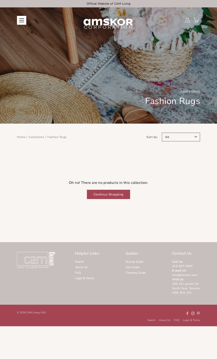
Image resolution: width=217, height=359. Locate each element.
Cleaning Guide (136, 273)
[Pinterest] (198, 313)
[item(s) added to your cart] (196, 20)
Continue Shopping (108, 194)
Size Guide (132, 267)
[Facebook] (187, 313)
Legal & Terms (84, 278)
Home (21, 137)
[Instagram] (193, 313)
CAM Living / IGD (36, 312)
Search (79, 262)
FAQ (78, 273)
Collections (37, 137)
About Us (81, 267)
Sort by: (152, 137)
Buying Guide (134, 262)
